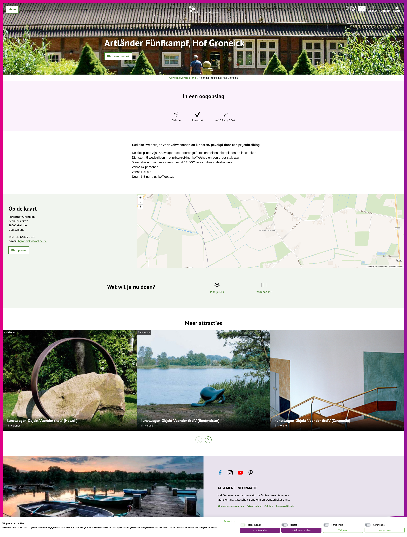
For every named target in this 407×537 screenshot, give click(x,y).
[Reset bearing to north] (140, 206)
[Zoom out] (140, 202)
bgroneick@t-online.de (32, 241)
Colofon (268, 506)
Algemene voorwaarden (230, 506)
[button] (118, 56)
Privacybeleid (254, 506)
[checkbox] (243, 525)
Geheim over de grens (182, 77)
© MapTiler (372, 266)
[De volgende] (208, 439)
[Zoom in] (140, 197)
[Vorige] (198, 439)
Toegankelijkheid (285, 506)
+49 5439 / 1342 (225, 120)
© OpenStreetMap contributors (390, 266)
